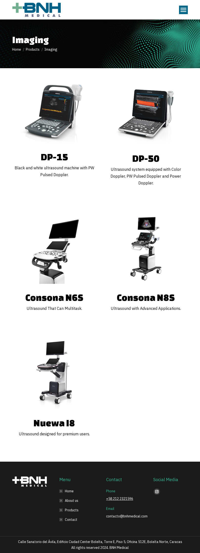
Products (72, 510)
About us (71, 500)
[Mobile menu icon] (183, 10)
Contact (71, 519)
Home (69, 491)
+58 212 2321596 (119, 498)
